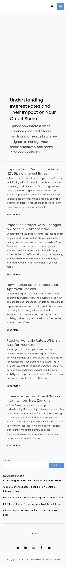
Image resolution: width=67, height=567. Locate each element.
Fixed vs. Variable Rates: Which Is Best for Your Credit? (33, 342)
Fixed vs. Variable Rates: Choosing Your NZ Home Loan (33, 497)
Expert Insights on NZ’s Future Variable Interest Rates (32, 480)
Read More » (13, 215)
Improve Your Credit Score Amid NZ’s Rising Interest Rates (33, 171)
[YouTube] (49, 547)
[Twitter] (17, 547)
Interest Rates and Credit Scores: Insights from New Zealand (34, 398)
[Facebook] (41, 547)
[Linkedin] (25, 547)
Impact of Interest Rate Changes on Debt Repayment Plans (34, 227)
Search (7, 460)
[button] (52, 6)
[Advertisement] (33, 48)
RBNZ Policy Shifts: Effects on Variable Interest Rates (32, 504)
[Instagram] (33, 547)
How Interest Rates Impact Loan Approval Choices (33, 286)
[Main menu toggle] (60, 6)
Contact (33, 533)
